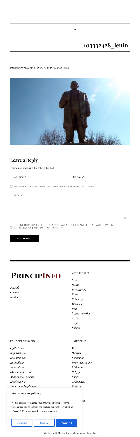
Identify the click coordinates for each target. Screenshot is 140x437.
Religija (76, 372)
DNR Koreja (79, 289)
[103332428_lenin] (70, 111)
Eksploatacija (18, 381)
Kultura (76, 386)
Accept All (66, 422)
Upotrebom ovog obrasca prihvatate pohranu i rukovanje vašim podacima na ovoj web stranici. (62, 227)
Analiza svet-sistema (22, 377)
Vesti (74, 348)
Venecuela (77, 304)
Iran (74, 308)
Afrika (75, 318)
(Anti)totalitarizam (21, 372)
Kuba (75, 294)
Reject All (44, 422)
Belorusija (77, 299)
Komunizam (17, 367)
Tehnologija (78, 381)
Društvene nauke (82, 362)
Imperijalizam (18, 353)
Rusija (75, 285)
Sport (75, 377)
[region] (44, 409)
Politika (76, 353)
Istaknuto (77, 367)
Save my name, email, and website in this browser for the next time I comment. (55, 186)
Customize (22, 422)
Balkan (76, 327)
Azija (75, 323)
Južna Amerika (81, 313)
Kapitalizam (17, 362)
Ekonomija (78, 357)
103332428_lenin (59, 67)
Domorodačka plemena (23, 386)
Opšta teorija (17, 348)
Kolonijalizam (18, 357)
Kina (75, 280)
